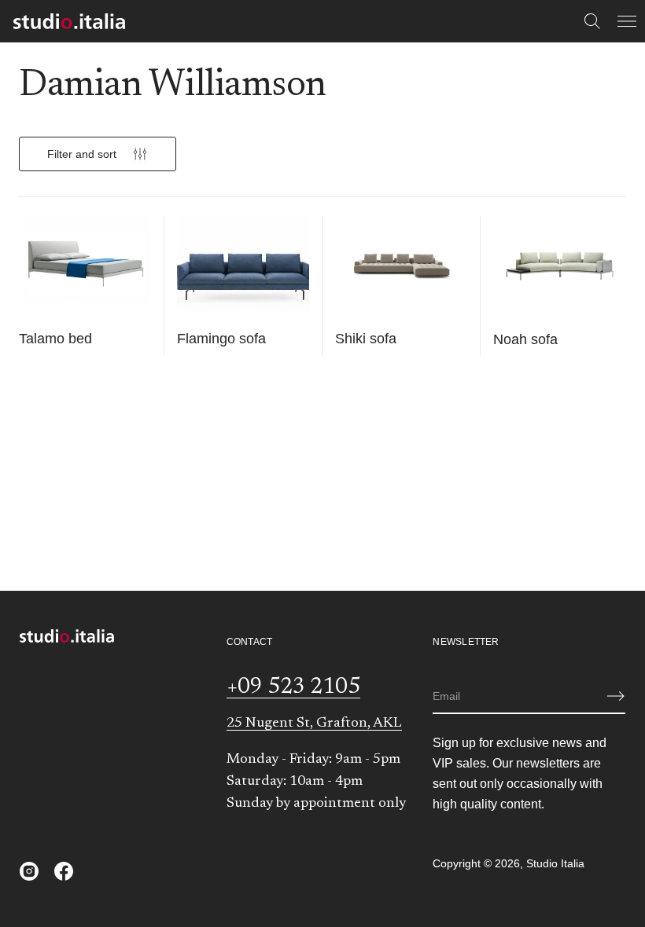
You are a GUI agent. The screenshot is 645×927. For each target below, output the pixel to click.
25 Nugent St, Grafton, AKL (314, 723)
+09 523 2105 (293, 687)
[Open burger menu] (626, 21)
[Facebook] (63, 871)
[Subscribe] (615, 696)
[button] (592, 21)
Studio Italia (555, 863)
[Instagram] (29, 871)
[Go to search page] (592, 21)
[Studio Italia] (69, 21)
